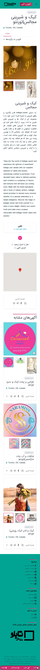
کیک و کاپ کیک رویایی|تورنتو (22, 532)
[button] (20, 270)
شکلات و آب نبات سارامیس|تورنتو (25, 457)
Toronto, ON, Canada (14, 28)
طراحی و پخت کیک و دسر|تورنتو (20, 383)
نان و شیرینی (31, 12)
